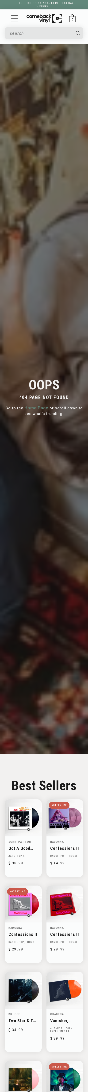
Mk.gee (14, 1014)
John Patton (19, 841)
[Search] (78, 33)
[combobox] (41, 33)
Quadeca (57, 1014)
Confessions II (64, 848)
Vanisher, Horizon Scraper (59, 1020)
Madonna (57, 841)
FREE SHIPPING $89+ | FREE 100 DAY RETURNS (46, 4)
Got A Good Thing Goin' (19, 848)
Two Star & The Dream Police (23, 1020)
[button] (15, 18)
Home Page (36, 407)
